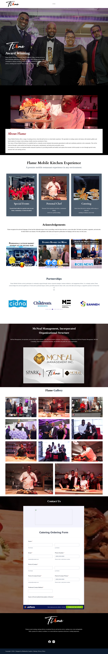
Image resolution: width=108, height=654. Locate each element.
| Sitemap (35, 651)
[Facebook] (49, 641)
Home (53, 3)
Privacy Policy (41, 651)
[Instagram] (53, 641)
